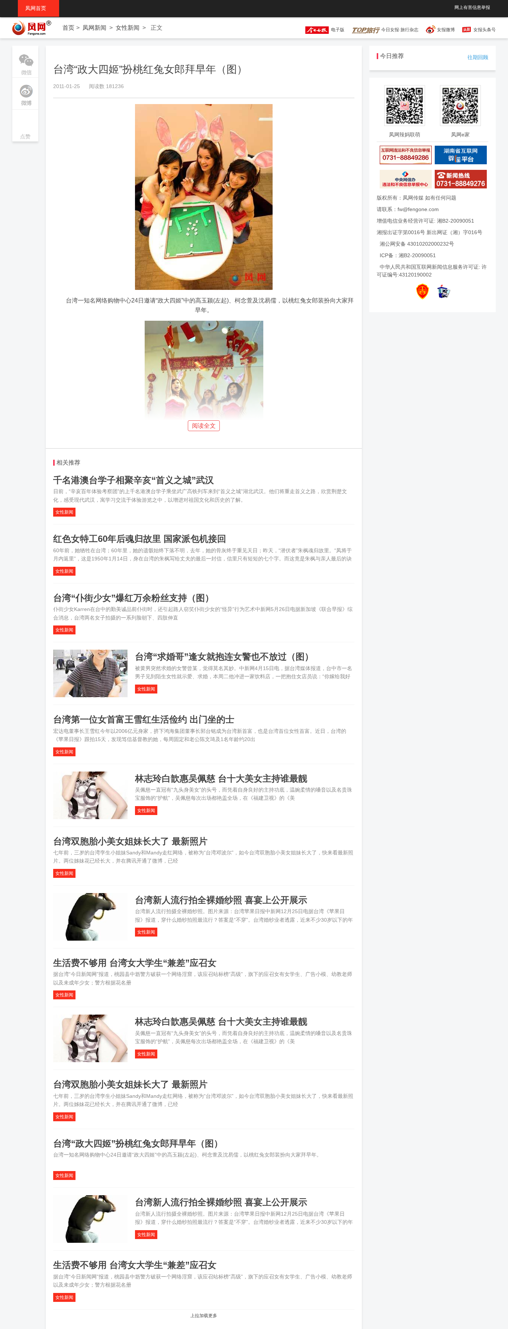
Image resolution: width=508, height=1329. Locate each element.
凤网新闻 (94, 28)
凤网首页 (38, 8)
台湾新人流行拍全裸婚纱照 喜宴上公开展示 (221, 900)
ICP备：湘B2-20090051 (408, 255)
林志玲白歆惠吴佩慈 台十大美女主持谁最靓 (221, 778)
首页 (68, 28)
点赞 (25, 126)
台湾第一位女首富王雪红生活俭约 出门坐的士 (143, 719)
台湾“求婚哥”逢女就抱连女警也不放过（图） (224, 656)
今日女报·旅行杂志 (399, 29)
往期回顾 (477, 57)
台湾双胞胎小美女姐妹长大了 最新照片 (130, 841)
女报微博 (446, 29)
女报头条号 (484, 29)
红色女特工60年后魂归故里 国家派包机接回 (139, 539)
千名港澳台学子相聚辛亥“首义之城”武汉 (133, 480)
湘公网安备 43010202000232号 (417, 244)
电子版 (336, 29)
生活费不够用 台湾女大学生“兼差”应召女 (134, 963)
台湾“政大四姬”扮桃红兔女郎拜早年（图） (138, 1143)
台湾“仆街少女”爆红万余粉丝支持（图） (133, 598)
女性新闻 (127, 28)
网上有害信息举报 (472, 7)
